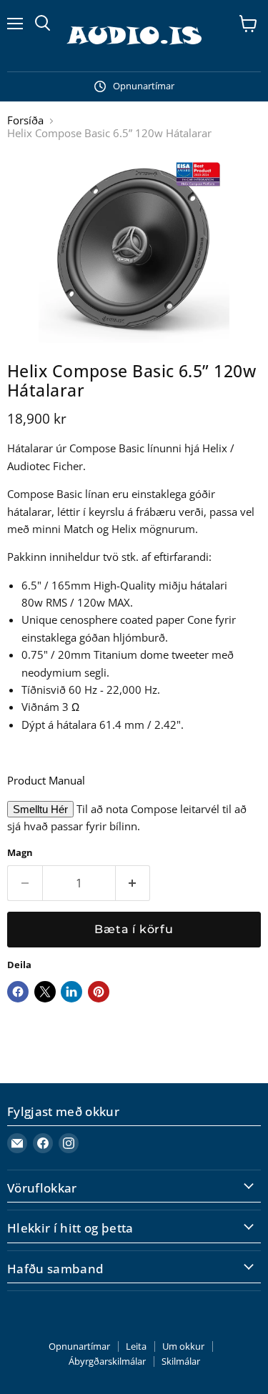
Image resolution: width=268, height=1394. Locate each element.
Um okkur (183, 1346)
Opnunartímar (79, 1346)
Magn (20, 852)
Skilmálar (181, 1361)
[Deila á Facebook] (18, 991)
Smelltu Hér (40, 809)
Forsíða (25, 120)
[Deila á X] (45, 991)
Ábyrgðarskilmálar (107, 1361)
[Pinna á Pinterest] (98, 991)
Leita (136, 1346)
